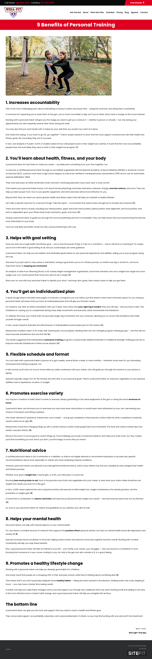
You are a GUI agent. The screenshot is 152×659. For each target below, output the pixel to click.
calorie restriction (43, 498)
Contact (144, 12)
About (85, 12)
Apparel (134, 12)
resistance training (53, 339)
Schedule (110, 12)
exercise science (117, 188)
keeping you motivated (35, 266)
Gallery (8, 649)
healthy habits (64, 580)
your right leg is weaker (89, 307)
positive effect (73, 530)
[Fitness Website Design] (136, 653)
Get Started (75, 12)
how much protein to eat (26, 480)
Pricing (120, 12)
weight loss (30, 475)
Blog (127, 12)
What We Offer (97, 12)
